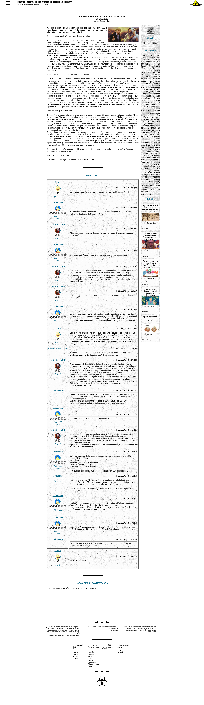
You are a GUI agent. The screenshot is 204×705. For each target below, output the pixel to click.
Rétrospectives (93, 664)
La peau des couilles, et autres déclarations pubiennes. (150, 320)
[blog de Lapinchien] (53, 213)
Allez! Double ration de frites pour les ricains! (102, 16)
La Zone (44, 1)
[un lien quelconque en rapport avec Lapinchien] (56, 213)
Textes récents (107, 647)
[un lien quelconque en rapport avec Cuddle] (58, 193)
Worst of (91, 658)
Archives (91, 660)
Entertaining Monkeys (121, 650)
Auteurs (91, 666)
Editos (154, 43)
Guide (75, 647)
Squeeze (120, 653)
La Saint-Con (78, 651)
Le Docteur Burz (103, 21)
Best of (90, 656)
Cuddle (58, 182)
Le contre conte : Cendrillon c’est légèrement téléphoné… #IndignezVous (150, 292)
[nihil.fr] (119, 647)
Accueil (80, 645)
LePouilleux (57, 476)
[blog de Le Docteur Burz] (56, 235)
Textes (94, 645)
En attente (91, 649)
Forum (75, 653)
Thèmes (146, 43)
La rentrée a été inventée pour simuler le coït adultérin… (150, 236)
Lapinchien (58, 202)
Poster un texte (93, 647)
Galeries (76, 654)
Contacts (76, 649)
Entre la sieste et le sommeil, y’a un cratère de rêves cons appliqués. (150, 264)
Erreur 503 (77, 658)
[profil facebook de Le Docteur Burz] (59, 235)
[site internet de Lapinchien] (50, 213)
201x (150, 45)
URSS (104, 649)
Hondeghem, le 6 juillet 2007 (70, 635)
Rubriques (91, 651)
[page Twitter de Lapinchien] (62, 213)
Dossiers (91, 653)
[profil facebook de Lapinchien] (59, 213)
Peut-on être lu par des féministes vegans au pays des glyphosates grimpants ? (150, 208)
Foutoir (75, 656)
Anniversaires (93, 662)
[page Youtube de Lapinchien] (65, 213)
